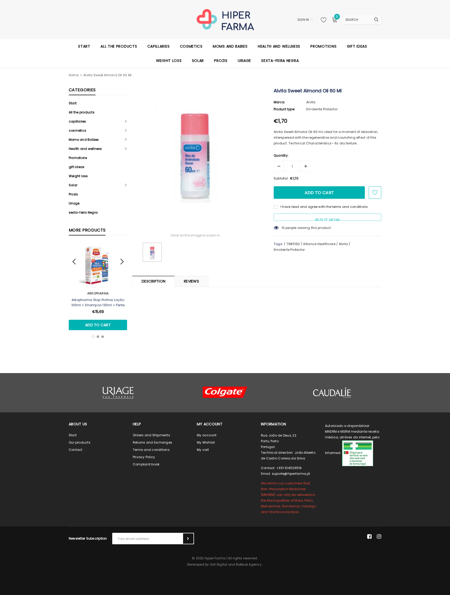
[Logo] (225, 19)
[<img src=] (357, 453)
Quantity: (281, 155)
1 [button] (93, 336)
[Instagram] (379, 536)
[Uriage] (118, 392)
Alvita (310, 102)
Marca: (279, 102)
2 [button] (98, 336)
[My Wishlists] (322, 19)
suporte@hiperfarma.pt (291, 473)
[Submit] (188, 538)
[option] (98, 286)
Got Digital (218, 564)
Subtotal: (281, 178)
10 (283, 228)
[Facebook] (369, 536)
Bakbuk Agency (248, 564)
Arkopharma (98, 293)
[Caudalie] (331, 392)
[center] (225, 392)
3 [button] (102, 336)
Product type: (284, 109)
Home (73, 75)
